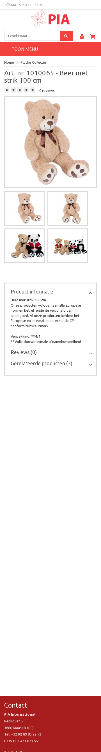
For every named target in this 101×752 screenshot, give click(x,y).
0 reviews (47, 90)
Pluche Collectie (33, 62)
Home (9, 62)
